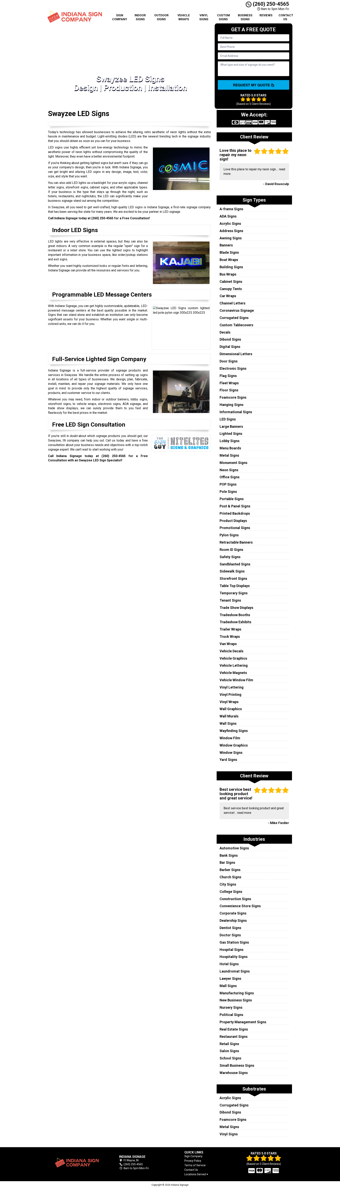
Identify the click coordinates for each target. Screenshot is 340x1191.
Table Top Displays (235, 586)
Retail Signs (229, 1044)
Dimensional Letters (236, 354)
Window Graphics (234, 745)
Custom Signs (223, 17)
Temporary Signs (234, 593)
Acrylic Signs (230, 223)
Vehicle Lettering (234, 665)
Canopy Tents (231, 289)
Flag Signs (228, 376)
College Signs (231, 892)
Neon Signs (229, 470)
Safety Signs (230, 557)
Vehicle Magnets (233, 673)
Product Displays (233, 521)
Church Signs (230, 877)
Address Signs (231, 231)
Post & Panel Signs (235, 506)
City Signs (228, 884)
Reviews (266, 15)
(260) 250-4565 (270, 4)
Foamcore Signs (233, 397)
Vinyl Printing (230, 694)
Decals (225, 332)
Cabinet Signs (231, 281)
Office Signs (229, 477)
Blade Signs (229, 252)
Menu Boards (230, 448)
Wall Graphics (231, 709)
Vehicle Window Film (236, 680)
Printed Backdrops (235, 513)
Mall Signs (228, 986)
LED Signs (228, 419)
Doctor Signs (230, 935)
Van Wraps (228, 644)
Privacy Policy (192, 1160)
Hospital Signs (231, 950)
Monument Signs (233, 463)
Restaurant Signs (234, 1036)
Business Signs (245, 17)
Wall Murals (229, 716)
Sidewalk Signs (232, 571)
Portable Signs (232, 499)
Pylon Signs (229, 535)
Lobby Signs (229, 441)
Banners (226, 245)
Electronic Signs (233, 368)
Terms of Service (195, 1165)
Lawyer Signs (230, 978)
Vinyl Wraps (229, 702)
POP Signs (228, 484)
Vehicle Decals (231, 651)
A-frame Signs (231, 209)
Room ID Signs (231, 550)
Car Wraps (228, 296)
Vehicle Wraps (183, 17)
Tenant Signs (230, 600)
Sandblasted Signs (235, 564)
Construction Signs (235, 899)
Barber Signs (230, 870)
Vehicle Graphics (233, 658)
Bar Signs (227, 862)
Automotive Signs (234, 848)
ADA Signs (228, 216)
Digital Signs (230, 347)
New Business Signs (236, 1000)
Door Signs (228, 361)
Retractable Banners (236, 542)
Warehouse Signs (234, 1073)
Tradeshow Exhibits (235, 622)
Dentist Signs (230, 928)
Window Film (230, 738)
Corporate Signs (233, 913)
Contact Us (286, 17)
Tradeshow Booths (235, 615)
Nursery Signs (231, 1007)
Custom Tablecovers (236, 325)
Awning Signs (231, 238)
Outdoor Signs (161, 17)
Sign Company (119, 17)
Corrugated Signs (234, 318)
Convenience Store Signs (240, 906)
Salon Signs (229, 1051)
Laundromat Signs (235, 971)
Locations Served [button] (195, 1174)
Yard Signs (228, 760)
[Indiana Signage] (76, 1163)
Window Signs (231, 752)
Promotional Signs (235, 528)
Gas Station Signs (234, 942)
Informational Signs (236, 412)
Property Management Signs (243, 1022)
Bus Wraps (228, 274)
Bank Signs (229, 855)
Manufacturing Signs (237, 993)
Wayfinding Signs (234, 731)
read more (244, 813)
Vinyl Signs (203, 17)
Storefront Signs (233, 578)
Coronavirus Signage (237, 310)
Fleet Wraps (229, 383)
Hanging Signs (231, 405)
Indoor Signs (140, 17)
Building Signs (231, 267)
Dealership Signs (233, 920)
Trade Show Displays (236, 608)
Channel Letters (232, 303)
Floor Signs (229, 390)
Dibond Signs (230, 339)
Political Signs (231, 1015)
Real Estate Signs (234, 1029)
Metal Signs (229, 455)
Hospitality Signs (234, 957)
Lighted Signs (231, 433)
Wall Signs (228, 723)
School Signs (230, 1058)
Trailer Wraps (230, 629)
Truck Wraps (230, 636)
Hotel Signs (229, 964)
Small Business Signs (237, 1065)
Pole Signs (228, 491)
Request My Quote (252, 85)
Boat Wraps (229, 260)
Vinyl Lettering (232, 687)
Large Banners (231, 426)
